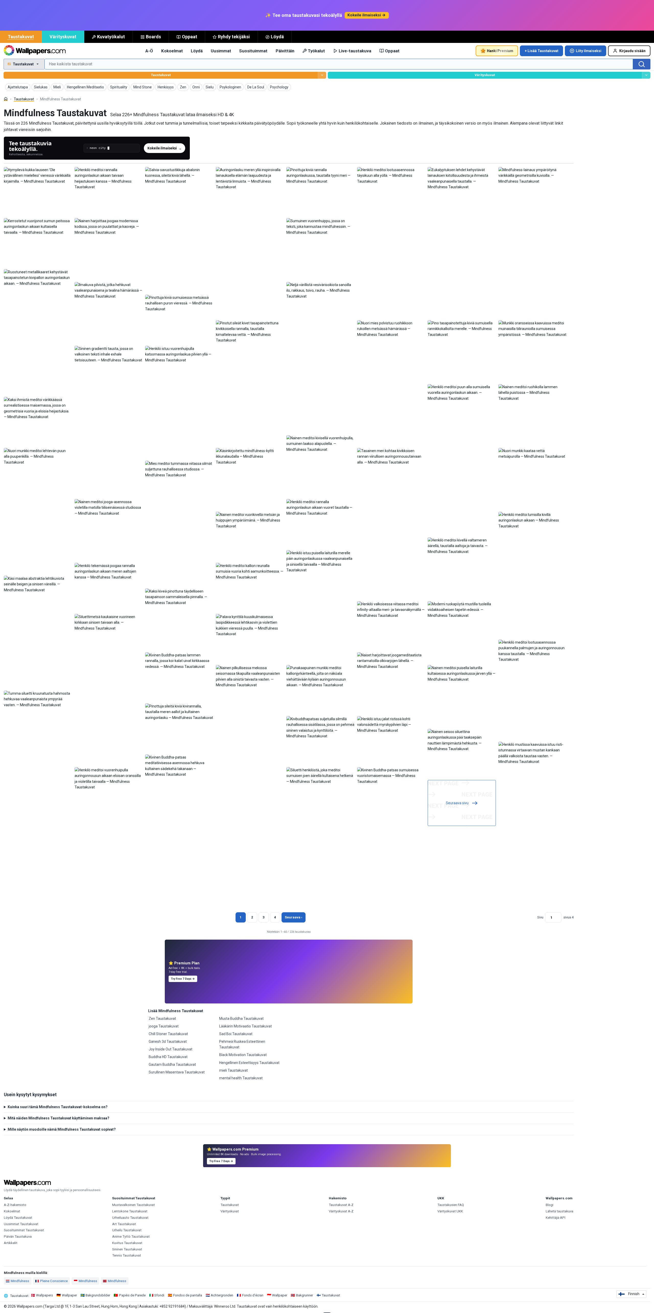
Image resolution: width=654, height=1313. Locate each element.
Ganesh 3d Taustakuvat (168, 1041)
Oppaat (189, 36)
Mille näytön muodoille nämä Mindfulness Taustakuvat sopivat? (62, 1129)
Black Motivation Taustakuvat (243, 1055)
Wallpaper (69, 1295)
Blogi (549, 1205)
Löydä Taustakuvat (18, 1218)
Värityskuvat (63, 36)
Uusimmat (221, 50)
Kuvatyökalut (111, 36)
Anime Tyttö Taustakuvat (131, 1236)
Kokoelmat (172, 50)
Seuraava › (293, 917)
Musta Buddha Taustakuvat (241, 1018)
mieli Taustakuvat (233, 1070)
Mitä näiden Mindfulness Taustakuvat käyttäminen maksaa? (58, 1118)
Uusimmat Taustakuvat (21, 1224)
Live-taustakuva (355, 50)
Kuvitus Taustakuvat (127, 1243)
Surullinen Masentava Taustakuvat (177, 1072)
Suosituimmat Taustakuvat (24, 1230)
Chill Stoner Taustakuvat (168, 1034)
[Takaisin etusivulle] (35, 51)
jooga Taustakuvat (164, 1026)
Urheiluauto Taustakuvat (130, 1218)
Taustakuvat (21, 36)
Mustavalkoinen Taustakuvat (133, 1205)
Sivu (540, 917)
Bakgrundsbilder (98, 1295)
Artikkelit (10, 1243)
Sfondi (159, 1295)
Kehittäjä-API (555, 1218)
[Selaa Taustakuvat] (322, 75)
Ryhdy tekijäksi (234, 36)
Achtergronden (222, 1295)
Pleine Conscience (54, 1281)
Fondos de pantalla (187, 1295)
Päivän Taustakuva (18, 1236)
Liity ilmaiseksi (588, 51)
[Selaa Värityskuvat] (646, 75)
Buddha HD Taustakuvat (168, 1057)
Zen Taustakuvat (162, 1018)
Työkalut (316, 50)
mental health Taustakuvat (241, 1078)
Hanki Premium (500, 51)
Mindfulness (20, 1281)
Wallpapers (44, 1295)
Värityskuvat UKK (450, 1211)
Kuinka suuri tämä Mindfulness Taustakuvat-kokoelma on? (58, 1107)
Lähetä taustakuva (559, 1211)
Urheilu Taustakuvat (127, 1230)
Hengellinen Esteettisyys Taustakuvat (249, 1063)
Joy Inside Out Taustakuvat (170, 1049)
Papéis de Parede (132, 1295)
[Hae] (641, 64)
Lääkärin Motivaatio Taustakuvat (245, 1026)
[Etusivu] (6, 99)
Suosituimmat (253, 50)
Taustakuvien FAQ (450, 1205)
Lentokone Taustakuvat (129, 1211)
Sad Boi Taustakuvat (235, 1034)
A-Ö (149, 50)
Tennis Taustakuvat (126, 1255)
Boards (153, 36)
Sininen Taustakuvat (127, 1249)
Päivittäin (285, 50)
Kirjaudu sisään (632, 51)
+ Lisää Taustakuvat (541, 51)
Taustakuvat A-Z (341, 1205)
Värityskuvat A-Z (341, 1211)
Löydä (277, 36)
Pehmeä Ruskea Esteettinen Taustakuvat (242, 1044)
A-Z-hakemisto (15, 1205)
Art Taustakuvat (124, 1224)
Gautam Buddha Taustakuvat (172, 1064)
